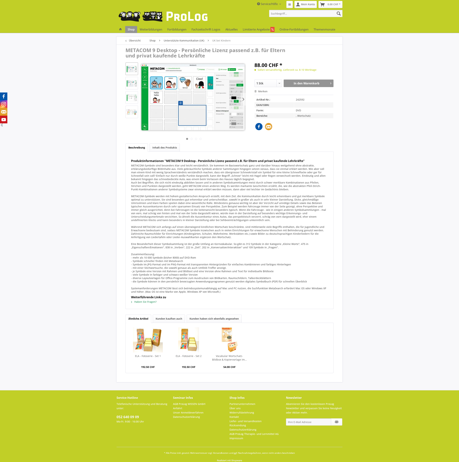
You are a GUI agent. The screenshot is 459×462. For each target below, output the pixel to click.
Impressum (236, 438)
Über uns (235, 408)
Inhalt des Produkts (164, 147)
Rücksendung (238, 425)
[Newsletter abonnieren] (336, 422)
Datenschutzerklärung (186, 417)
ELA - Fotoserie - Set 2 (189, 356)
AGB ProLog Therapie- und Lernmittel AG (254, 434)
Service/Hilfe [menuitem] (269, 4)
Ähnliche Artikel (138, 318)
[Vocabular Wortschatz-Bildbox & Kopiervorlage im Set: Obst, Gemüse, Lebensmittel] (229, 339)
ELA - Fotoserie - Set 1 (148, 356)
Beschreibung (136, 147)
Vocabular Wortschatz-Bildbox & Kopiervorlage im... (229, 357)
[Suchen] (338, 13)
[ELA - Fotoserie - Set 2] (189, 339)
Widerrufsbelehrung (242, 412)
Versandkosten (221, 452)
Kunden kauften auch (169, 318)
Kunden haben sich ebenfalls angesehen (214, 318)
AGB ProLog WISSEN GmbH (189, 404)
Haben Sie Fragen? (145, 301)
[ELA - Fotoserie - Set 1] (148, 339)
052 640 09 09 (128, 417)
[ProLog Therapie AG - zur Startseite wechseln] (163, 18)
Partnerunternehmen (242, 404)
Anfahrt (177, 408)
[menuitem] (289, 4)
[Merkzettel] (289, 4)
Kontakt (234, 417)
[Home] (120, 29)
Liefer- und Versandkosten (246, 421)
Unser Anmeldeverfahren (188, 412)
